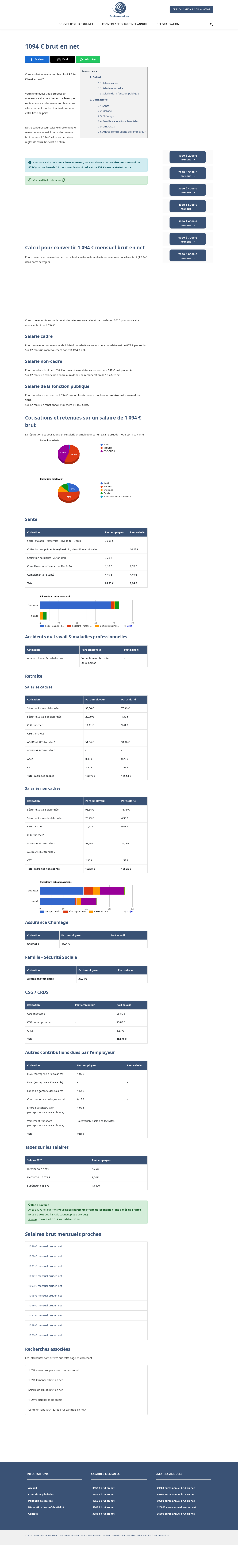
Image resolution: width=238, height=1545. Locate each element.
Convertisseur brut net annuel (125, 24)
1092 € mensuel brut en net (45, 1276)
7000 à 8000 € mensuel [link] (187, 256)
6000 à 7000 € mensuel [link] (187, 239)
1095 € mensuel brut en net (45, 1295)
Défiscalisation (167, 24)
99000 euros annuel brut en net (176, 1500)
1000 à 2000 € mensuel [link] (187, 157)
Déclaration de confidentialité (46, 1507)
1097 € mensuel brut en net (45, 1315)
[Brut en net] (119, 9)
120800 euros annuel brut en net (176, 1507)
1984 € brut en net (103, 1494)
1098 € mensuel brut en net (45, 1325)
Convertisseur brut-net (76, 24)
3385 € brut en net (103, 1513)
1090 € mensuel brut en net (45, 1256)
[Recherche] (211, 24)
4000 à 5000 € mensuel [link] (187, 206)
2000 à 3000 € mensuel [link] (187, 174)
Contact (33, 1513)
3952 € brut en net (103, 1488)
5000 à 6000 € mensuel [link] (187, 223)
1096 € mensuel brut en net (45, 1305)
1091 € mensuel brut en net (45, 1266)
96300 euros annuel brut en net (176, 1513)
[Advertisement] (86, 213)
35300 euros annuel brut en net (176, 1494)
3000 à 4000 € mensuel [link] (187, 190)
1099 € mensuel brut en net (45, 1335)
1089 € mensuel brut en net (45, 1246)
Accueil (32, 1488)
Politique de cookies (40, 1500)
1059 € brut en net (103, 1500)
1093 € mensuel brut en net (45, 1286)
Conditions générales (41, 1494)
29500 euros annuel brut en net (176, 1488)
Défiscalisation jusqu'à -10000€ (191, 10)
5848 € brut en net (103, 1507)
